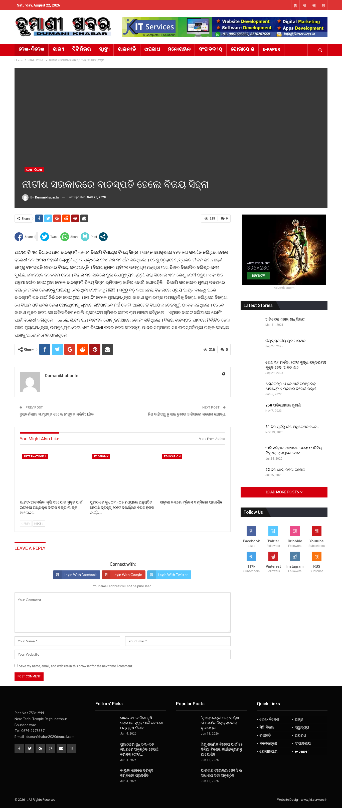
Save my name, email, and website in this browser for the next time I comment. (76, 666)
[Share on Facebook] (24, 236)
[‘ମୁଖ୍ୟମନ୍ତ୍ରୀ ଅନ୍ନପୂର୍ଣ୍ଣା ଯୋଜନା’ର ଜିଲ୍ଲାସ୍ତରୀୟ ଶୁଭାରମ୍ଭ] (187, 724)
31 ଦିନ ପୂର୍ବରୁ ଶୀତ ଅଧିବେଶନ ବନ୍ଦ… (292, 427)
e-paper (271, 49)
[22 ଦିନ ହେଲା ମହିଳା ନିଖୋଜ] (251, 475)
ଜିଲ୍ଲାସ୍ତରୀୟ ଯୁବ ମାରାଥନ (285, 341)
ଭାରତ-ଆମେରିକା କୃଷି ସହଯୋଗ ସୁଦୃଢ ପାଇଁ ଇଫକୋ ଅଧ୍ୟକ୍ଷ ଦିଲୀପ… (141, 723)
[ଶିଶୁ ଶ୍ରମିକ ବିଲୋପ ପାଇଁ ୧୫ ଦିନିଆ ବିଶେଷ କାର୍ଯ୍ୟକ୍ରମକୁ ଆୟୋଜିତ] (187, 750)
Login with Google (127, 574)
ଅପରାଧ (152, 49)
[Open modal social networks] (103, 236)
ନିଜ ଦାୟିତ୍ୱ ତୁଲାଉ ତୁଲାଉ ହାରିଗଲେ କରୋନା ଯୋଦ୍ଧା (187, 414)
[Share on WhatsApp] (69, 236)
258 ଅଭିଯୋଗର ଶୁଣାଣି (283, 405)
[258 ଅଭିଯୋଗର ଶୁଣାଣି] (251, 411)
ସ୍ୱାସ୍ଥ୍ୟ (104, 49)
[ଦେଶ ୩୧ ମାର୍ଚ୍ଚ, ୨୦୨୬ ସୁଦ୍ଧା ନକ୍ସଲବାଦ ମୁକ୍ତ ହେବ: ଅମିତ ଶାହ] (251, 368)
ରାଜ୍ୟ (58, 49)
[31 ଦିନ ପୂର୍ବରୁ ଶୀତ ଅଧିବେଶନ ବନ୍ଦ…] (251, 432)
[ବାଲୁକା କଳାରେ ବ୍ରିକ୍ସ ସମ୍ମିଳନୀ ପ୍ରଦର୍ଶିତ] (192, 474)
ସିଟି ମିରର (81, 49)
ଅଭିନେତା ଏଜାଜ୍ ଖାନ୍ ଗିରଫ (285, 319)
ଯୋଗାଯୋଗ (242, 49)
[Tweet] (49, 236)
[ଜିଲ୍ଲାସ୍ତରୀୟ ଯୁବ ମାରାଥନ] (251, 346)
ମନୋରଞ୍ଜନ (179, 49)
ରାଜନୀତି (127, 49)
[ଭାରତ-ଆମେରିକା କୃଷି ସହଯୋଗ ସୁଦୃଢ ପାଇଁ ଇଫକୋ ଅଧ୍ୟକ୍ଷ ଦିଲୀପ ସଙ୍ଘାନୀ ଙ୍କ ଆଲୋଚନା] (52, 474)
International (35, 456)
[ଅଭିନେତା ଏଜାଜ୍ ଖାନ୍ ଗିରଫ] (251, 325)
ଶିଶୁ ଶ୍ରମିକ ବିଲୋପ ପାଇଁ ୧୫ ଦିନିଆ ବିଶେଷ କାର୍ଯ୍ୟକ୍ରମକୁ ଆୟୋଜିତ (222, 749)
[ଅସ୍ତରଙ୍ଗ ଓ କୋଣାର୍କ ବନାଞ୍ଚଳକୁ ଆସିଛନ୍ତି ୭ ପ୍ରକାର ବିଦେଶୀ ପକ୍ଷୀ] (251, 389)
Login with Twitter (173, 574)
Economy (101, 456)
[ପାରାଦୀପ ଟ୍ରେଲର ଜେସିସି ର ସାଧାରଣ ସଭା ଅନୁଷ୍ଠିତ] (187, 776)
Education (172, 456)
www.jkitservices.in (314, 799)
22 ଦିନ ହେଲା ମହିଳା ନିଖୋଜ (285, 469)
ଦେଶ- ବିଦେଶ (31, 49)
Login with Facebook (80, 574)
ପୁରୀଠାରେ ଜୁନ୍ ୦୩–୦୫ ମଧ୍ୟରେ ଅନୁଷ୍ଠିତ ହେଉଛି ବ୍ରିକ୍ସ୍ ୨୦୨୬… (139, 749)
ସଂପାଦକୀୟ (210, 49)
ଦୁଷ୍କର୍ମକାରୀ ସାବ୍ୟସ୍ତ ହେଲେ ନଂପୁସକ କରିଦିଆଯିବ (57, 414)
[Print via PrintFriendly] (89, 236)
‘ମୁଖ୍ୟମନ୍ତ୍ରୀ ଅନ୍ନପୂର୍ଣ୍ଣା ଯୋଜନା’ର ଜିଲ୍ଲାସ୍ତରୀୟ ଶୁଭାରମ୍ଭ (220, 723)
